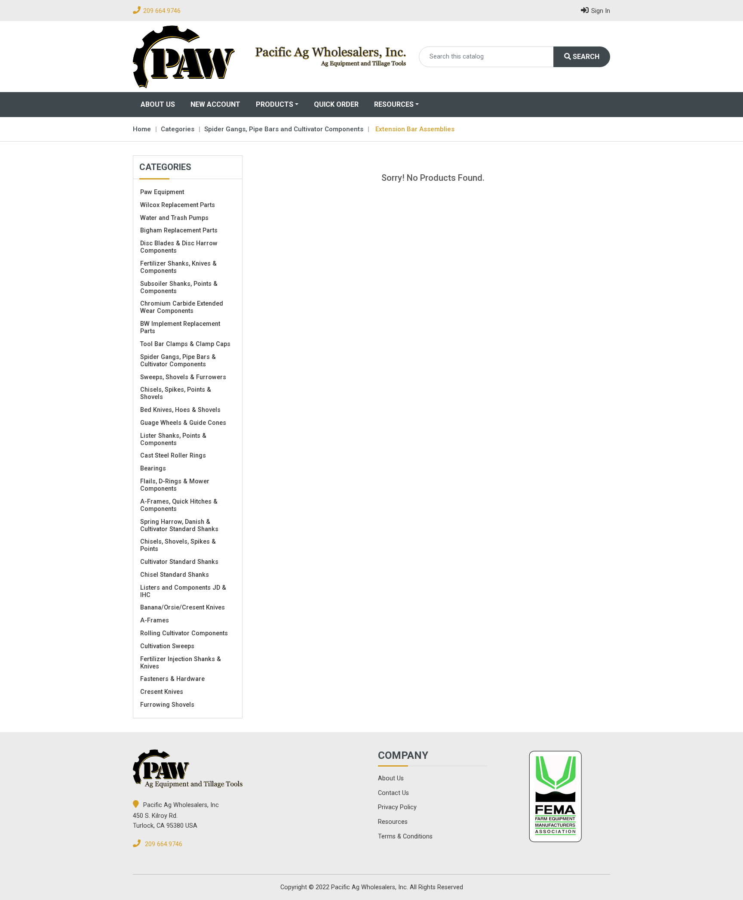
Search (585, 57)
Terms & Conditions (405, 836)
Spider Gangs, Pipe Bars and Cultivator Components (283, 129)
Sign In (600, 11)
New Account (215, 104)
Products (274, 104)
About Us (158, 104)
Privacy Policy (397, 807)
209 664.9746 (162, 11)
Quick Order (336, 104)
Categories (177, 129)
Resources (394, 104)
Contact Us (393, 793)
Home (142, 129)
